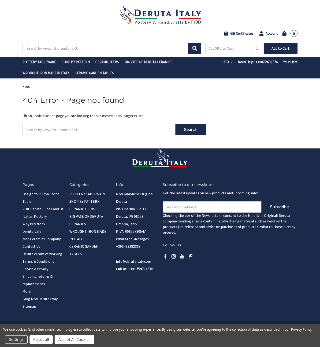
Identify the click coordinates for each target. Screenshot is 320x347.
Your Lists (290, 62)
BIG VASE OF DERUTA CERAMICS (148, 62)
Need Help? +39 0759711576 (258, 62)
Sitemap (29, 306)
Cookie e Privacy (35, 268)
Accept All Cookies (74, 339)
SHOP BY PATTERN (76, 62)
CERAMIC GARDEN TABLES (94, 73)
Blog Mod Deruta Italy (40, 298)
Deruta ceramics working (42, 253)
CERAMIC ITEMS (107, 62)
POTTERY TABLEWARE (39, 62)
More (26, 291)
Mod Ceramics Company (41, 238)
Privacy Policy (301, 329)
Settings (16, 339)
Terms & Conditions (38, 261)
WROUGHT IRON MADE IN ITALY (45, 73)
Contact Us (31, 246)
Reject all (41, 339)
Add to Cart (281, 48)
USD (226, 62)
